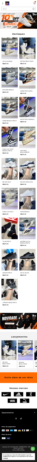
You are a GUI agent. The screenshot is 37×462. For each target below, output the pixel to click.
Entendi (5, 458)
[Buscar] (33, 9)
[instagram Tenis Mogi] (16, 418)
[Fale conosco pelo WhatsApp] (33, 449)
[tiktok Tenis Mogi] (21, 418)
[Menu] (3, 4)
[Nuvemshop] (18, 450)
